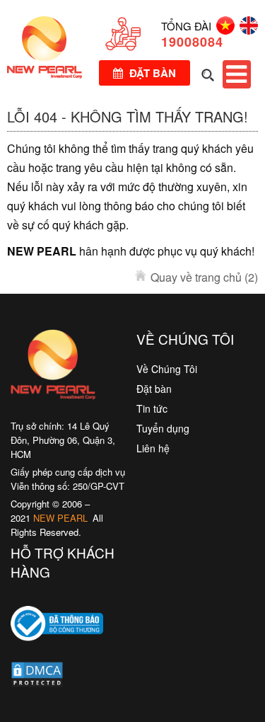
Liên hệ (153, 448)
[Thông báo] (57, 651)
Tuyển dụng (162, 428)
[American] (246, 30)
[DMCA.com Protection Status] (37, 677)
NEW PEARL (60, 518)
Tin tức (151, 408)
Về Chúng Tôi (166, 369)
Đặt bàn (151, 73)
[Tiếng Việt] (223, 30)
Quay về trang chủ (204, 277)
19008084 (192, 42)
